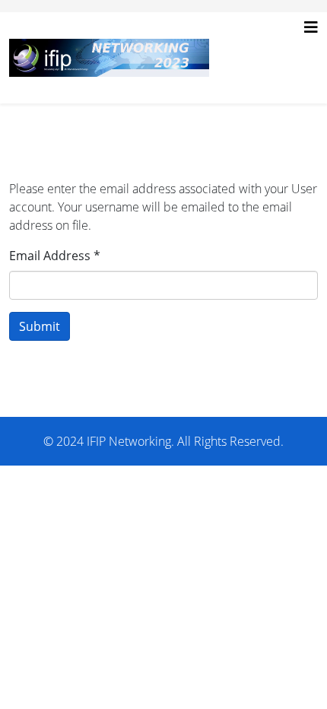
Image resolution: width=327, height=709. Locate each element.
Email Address (54, 255)
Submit (39, 326)
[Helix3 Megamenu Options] (311, 27)
